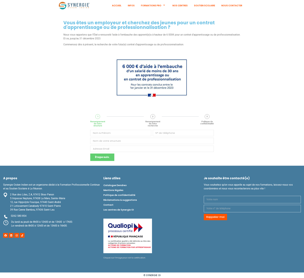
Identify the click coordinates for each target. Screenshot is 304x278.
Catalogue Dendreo (115, 185)
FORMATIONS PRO (151, 5)
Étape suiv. (102, 157)
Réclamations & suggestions (120, 200)
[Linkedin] (11, 235)
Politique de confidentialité (207, 123)
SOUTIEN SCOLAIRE (204, 5)
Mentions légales (113, 190)
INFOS (131, 5)
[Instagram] (16, 235)
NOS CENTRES (180, 5)
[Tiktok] (22, 235)
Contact (108, 204)
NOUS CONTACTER (231, 5)
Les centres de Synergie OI (118, 209)
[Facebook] (5, 235)
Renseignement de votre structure (97, 124)
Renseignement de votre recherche (152, 124)
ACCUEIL (116, 5)
